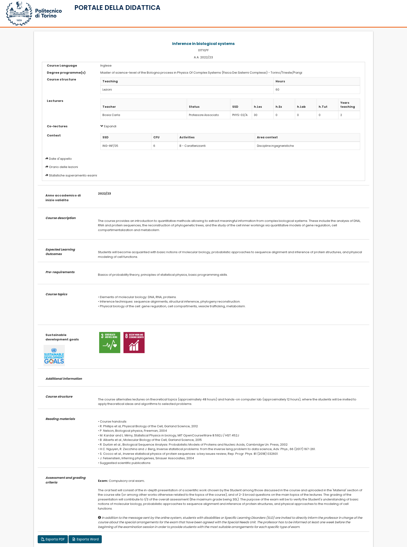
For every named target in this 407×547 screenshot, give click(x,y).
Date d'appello (60, 158)
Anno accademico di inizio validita (63, 197)
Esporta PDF (55, 539)
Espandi (109, 126)
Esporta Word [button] (87, 539)
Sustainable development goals (62, 337)
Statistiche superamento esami (73, 175)
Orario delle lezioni (63, 167)
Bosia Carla (111, 115)
